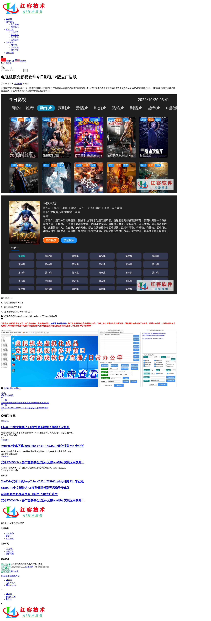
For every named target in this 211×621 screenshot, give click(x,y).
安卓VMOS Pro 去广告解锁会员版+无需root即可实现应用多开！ (42, 462)
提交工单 (10, 551)
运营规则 (15, 47)
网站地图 (15, 571)
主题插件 (15, 24)
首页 (10, 19)
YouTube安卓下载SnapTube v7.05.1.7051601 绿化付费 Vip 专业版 (42, 445)
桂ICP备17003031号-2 (10, 576)
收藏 (11, 395)
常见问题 (10, 538)
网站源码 (15, 27)
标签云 (9, 536)
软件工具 (10, 29)
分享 (5, 395)
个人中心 (10, 533)
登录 (9, 63)
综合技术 (15, 50)
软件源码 (10, 22)
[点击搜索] (26, 70)
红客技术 (29, 567)
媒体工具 (15, 35)
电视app (17, 388)
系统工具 (15, 37)
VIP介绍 (9, 549)
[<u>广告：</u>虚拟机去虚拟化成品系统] (89, 386)
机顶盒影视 (9, 388)
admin (3, 393)
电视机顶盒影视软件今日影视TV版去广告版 (29, 494)
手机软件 (15, 32)
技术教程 (10, 42)
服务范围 (10, 53)
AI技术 (14, 45)
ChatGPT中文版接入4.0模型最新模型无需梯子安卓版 (35, 427)
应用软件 (15, 40)
